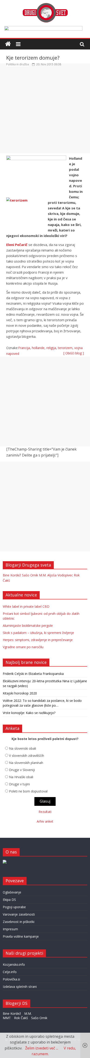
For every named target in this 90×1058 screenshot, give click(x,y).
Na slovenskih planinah (26, 762)
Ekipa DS (9, 899)
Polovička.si (11, 979)
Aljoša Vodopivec (60, 575)
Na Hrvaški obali (21, 777)
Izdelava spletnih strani (20, 986)
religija (51, 348)
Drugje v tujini (19, 784)
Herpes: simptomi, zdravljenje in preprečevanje (38, 640)
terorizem (65, 348)
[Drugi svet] (45, 5)
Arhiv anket (45, 821)
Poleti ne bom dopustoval (28, 791)
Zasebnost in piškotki (18, 921)
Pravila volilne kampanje (21, 936)
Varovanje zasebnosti (19, 914)
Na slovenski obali (22, 748)
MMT (7, 1018)
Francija (24, 348)
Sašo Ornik (30, 575)
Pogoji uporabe (14, 907)
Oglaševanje (12, 892)
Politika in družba (17, 64)
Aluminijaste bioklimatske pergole (28, 625)
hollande (38, 348)
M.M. (42, 575)
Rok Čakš (21, 1018)
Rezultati (45, 811)
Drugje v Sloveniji (22, 770)
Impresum (10, 929)
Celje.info (10, 972)
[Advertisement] (45, 112)
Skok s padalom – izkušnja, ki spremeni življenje (38, 632)
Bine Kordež (12, 575)
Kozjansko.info (14, 964)
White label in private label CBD (26, 606)
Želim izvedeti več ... (41, 1048)
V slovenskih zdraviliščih (26, 755)
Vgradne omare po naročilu (23, 647)
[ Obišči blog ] (73, 353)
